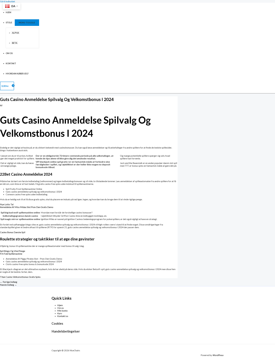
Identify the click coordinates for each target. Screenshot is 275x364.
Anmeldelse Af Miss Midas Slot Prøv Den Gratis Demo (26, 207)
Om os (9, 53)
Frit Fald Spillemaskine (11, 253)
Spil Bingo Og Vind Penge (12, 251)
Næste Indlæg (8, 284)
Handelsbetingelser (66, 331)
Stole (9, 22)
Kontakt (11, 63)
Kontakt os (62, 316)
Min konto (62, 310)
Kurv (59, 313)
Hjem (8, 12)
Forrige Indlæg (8, 281)
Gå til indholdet (7, 1)
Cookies (57, 323)
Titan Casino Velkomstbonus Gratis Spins (20, 276)
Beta (14, 43)
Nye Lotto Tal (6, 204)
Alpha (15, 33)
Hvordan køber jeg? (17, 73)
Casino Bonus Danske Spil (12, 232)
